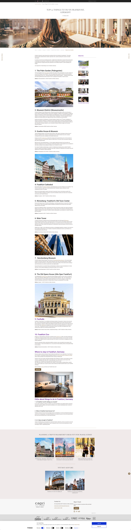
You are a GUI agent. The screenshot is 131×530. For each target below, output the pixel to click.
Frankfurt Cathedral (46, 186)
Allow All (99, 523)
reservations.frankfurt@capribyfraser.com (61, 505)
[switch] (52, 528)
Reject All (99, 526)
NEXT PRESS (129, 56)
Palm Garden (46, 72)
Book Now (38, 369)
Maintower (67, 220)
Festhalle (43, 324)
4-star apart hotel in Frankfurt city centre (65, 355)
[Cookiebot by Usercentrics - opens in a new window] (29, 528)
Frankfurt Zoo (58, 336)
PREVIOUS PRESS (2, 57)
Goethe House (44, 138)
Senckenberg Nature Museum (58, 260)
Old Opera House (44, 276)
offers (43, 366)
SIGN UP (76, 508)
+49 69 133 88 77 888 (58, 507)
